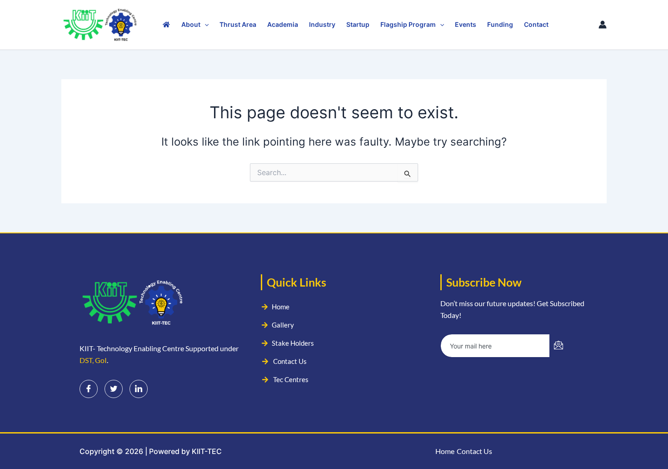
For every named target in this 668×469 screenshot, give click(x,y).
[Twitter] (114, 389)
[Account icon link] (602, 24)
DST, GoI (93, 360)
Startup (357, 24)
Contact (536, 24)
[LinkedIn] (139, 389)
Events (465, 24)
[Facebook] (89, 389)
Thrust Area (237, 24)
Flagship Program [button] (408, 24)
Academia (282, 24)
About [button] (190, 24)
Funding (500, 24)
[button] (204, 24)
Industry (322, 24)
